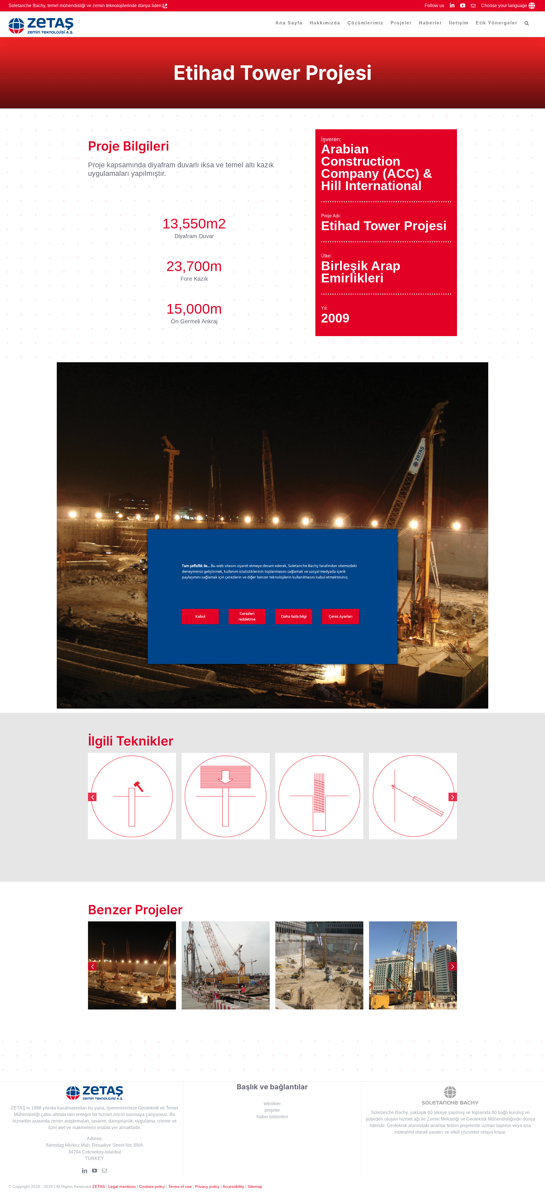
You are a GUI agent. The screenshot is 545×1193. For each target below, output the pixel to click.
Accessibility (233, 1186)
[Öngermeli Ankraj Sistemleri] (413, 796)
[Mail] (104, 1170)
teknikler (272, 1103)
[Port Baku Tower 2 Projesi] (319, 965)
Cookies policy (152, 1186)
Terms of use (180, 1186)
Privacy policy (207, 1186)
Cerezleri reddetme (246, 616)
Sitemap (255, 1186)
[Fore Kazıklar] (319, 796)
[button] (527, 23)
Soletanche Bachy (389, 1112)
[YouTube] (94, 1170)
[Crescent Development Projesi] (413, 965)
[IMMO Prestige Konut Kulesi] (226, 965)
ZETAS (98, 1186)
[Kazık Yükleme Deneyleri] (226, 796)
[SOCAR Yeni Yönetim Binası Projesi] (132, 965)
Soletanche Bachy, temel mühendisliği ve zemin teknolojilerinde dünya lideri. (86, 5)
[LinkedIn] (84, 1170)
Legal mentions (122, 1186)
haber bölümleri (272, 1116)
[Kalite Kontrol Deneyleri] (132, 796)
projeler (272, 1110)
